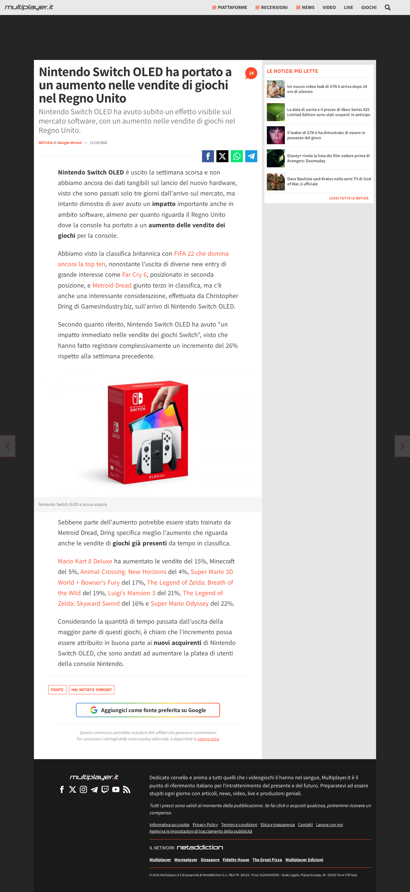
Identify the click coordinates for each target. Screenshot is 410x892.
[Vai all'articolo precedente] (402, 446)
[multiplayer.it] (94, 777)
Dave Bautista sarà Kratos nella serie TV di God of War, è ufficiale (329, 181)
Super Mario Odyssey (180, 603)
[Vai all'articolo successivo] (7, 446)
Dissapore (210, 859)
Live (348, 7)
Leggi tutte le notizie (349, 198)
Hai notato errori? (91, 689)
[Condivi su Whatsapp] (237, 156)
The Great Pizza (267, 859)
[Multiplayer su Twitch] (105, 789)
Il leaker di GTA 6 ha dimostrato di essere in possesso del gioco (326, 135)
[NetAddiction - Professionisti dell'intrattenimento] (200, 848)
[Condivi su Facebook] (208, 156)
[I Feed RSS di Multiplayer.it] (126, 789)
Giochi (369, 7)
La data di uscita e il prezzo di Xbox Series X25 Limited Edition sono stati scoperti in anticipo (328, 112)
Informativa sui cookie (169, 824)
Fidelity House (236, 859)
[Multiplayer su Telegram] (94, 789)
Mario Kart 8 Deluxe (85, 561)
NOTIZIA (46, 142)
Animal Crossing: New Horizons (123, 571)
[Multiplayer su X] (72, 789)
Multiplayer (160, 859)
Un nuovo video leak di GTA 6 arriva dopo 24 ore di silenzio (327, 89)
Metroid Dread (111, 285)
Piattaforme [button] (232, 7)
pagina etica (208, 738)
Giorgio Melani (70, 142)
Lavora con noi (329, 824)
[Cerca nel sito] (388, 7)
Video (329, 7)
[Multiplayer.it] (29, 7)
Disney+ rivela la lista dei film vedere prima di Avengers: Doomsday (328, 158)
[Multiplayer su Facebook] (61, 789)
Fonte (57, 689)
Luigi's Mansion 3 (131, 593)
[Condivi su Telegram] (251, 156)
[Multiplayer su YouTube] (115, 789)
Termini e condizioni (239, 824)
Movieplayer (185, 859)
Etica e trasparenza (278, 824)
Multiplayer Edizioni (304, 859)
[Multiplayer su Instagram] (83, 789)
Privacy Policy (205, 824)
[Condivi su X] (222, 156)
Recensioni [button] (274, 7)
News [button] (308, 7)
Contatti (305, 824)
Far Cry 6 (134, 274)
